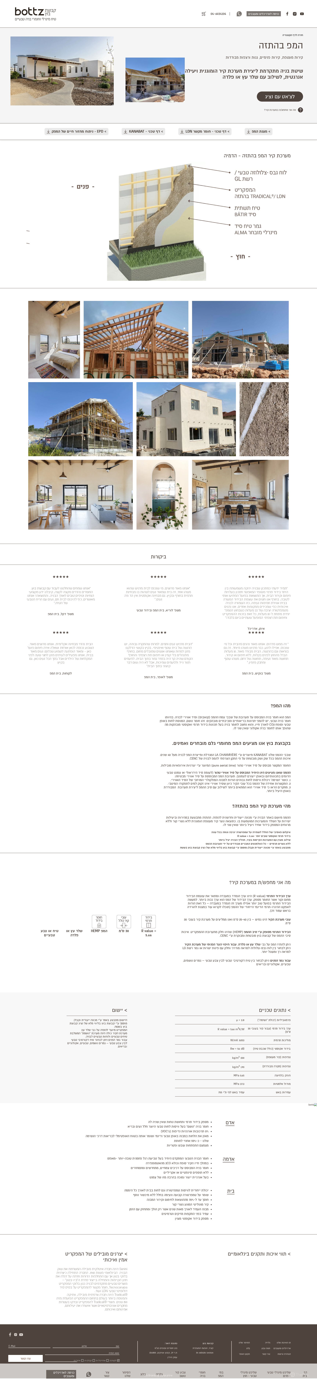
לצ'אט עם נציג (280, 96)
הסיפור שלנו (126, 1374)
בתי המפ (220, 1374)
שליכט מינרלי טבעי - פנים (279, 1374)
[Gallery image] (240, 339)
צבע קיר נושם (180, 1374)
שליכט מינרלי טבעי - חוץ (248, 1374)
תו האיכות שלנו (284, 1342)
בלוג (143, 1374)
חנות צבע (266, 1348)
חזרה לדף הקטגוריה (293, 35)
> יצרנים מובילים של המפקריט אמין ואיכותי (96, 1257)
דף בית (305, 1374)
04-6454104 (218, 14)
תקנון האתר (244, 1354)
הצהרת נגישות (284, 1354)
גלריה (159, 1374)
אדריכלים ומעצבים (282, 1348)
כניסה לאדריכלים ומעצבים (63, 1374)
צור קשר (106, 1374)
